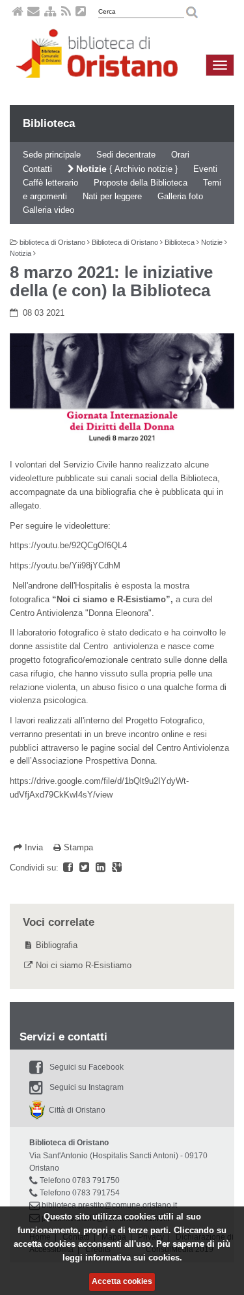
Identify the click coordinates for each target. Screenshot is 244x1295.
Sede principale (52, 155)
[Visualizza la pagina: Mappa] (50, 13)
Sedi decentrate (126, 155)
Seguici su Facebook (86, 1067)
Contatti (37, 169)
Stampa (77, 847)
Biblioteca (49, 123)
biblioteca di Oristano (52, 242)
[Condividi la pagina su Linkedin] (102, 867)
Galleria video (48, 210)
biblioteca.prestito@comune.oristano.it (109, 1205)
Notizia (20, 253)
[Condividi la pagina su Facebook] (69, 867)
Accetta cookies (122, 1281)
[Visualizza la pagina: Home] (17, 13)
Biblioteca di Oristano (125, 242)
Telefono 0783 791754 (80, 1192)
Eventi (205, 169)
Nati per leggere (112, 196)
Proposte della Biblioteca (140, 183)
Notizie (90, 168)
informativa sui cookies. (133, 1257)
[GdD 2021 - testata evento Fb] (122, 389)
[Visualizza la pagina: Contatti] (33, 13)
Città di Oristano (75, 1110)
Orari (180, 155)
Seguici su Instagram (86, 1087)
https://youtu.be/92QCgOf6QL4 (68, 545)
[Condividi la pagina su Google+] (117, 867)
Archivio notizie (143, 169)
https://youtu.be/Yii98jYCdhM (65, 565)
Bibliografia (56, 945)
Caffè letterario (50, 183)
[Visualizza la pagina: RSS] (66, 13)
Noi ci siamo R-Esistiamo (83, 965)
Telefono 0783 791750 (80, 1180)
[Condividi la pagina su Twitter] (85, 867)
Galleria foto (180, 196)
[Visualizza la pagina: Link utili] (80, 13)
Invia (34, 847)
